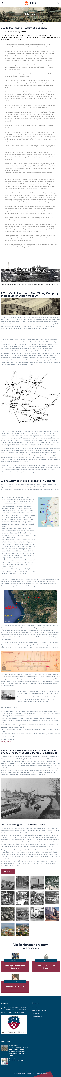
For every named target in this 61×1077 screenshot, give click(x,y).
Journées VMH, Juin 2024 (16, 1060)
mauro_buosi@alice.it (8, 742)
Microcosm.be (44, 1073)
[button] (8, 871)
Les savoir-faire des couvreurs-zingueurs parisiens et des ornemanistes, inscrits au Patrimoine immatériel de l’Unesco (19, 1051)
